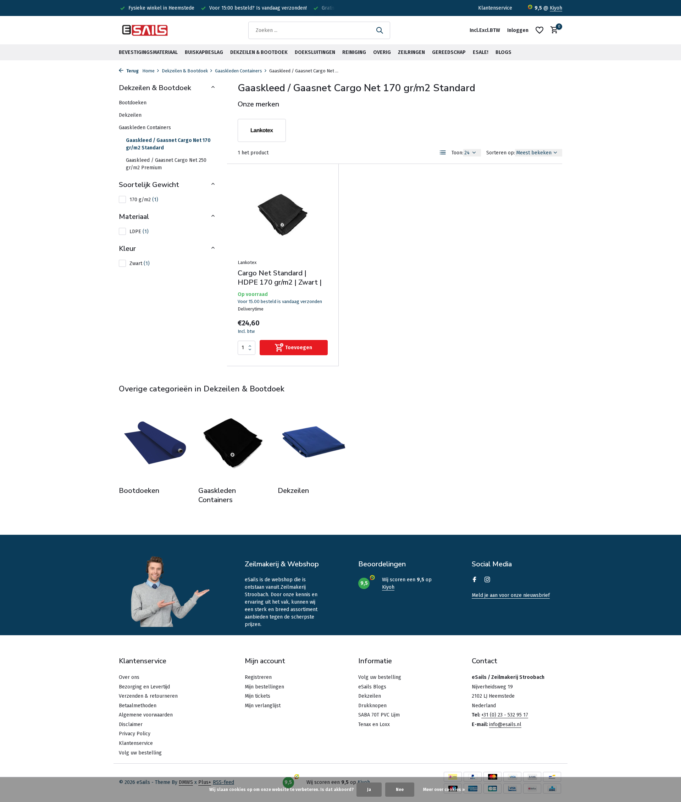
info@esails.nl (505, 724)
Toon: (457, 153)
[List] (443, 152)
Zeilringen (411, 52)
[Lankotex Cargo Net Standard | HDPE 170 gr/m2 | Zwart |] (283, 215)
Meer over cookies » (444, 789)
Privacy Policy (134, 734)
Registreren (258, 677)
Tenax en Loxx (374, 724)
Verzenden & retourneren (148, 696)
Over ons (129, 677)
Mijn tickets (257, 696)
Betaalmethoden (137, 706)
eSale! (480, 52)
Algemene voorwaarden (146, 715)
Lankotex (247, 262)
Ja (369, 789)
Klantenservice (495, 8)
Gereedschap (449, 52)
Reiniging (354, 52)
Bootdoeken (132, 103)
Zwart (139, 263)
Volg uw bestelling (140, 753)
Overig (382, 52)
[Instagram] (487, 580)
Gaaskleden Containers (238, 70)
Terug (132, 70)
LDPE (139, 232)
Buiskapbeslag (204, 52)
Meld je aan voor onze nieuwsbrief (511, 595)
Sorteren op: (500, 153)
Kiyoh (556, 8)
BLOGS (503, 52)
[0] (552, 30)
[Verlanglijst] (539, 30)
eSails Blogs (372, 687)
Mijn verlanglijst (263, 706)
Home (148, 70)
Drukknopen (372, 706)
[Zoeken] (379, 30)
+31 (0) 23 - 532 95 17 (504, 715)
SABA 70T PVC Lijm (379, 715)
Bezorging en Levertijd (144, 687)
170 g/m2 (143, 200)
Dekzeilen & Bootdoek (259, 52)
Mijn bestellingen (264, 687)
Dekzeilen (130, 115)
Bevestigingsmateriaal (148, 52)
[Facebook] (474, 580)
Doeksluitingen (315, 52)
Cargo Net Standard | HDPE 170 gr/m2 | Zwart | (280, 278)
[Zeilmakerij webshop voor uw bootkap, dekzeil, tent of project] (145, 30)
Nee (400, 789)
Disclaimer (131, 724)
